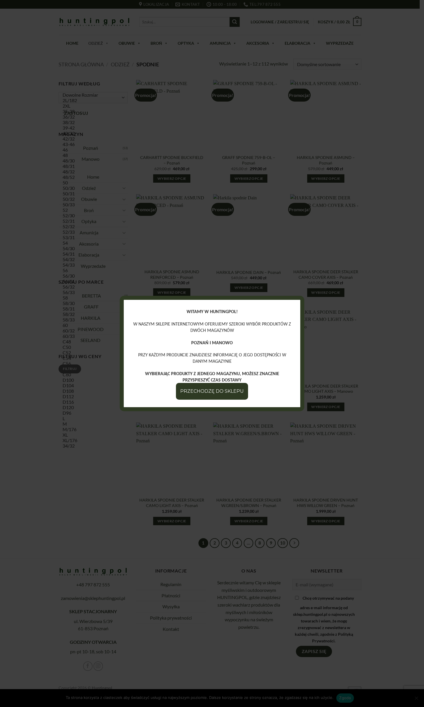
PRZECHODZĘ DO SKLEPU (212, 391)
